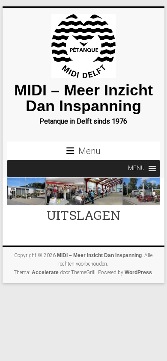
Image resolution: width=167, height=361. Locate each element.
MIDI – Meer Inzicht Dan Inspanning (83, 98)
